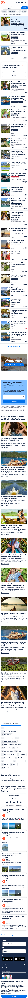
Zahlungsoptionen (6, 974)
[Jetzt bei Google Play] (7, 959)
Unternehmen (5, 967)
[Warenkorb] (19, 3)
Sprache (4, 940)
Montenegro (22, 779)
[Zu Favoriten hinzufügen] (8, 19)
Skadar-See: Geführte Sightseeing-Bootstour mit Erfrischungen (13, 810)
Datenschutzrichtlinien (6, 412)
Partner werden (6, 971)
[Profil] (25, 3)
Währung (4, 948)
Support (4, 964)
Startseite (3, 935)
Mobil (3, 955)
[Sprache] (22, 3)
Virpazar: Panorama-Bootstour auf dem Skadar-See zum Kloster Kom (12, 854)
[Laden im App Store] (19, 959)
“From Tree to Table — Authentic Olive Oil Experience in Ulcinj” (12, 900)
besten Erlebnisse (14, 780)
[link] (14, 23)
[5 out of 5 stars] (14, 813)
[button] (14, 23)
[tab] (11, 724)
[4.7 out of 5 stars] (14, 802)
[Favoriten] (15, 3)
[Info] (22, 14)
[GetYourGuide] (3, 3)
